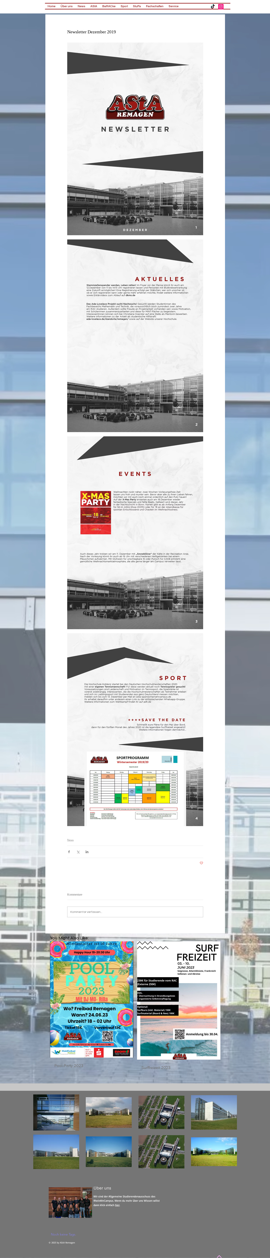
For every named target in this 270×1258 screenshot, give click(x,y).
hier (117, 1205)
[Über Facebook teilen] (69, 852)
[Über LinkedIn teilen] (87, 852)
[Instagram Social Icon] (221, 6)
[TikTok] (212, 6)
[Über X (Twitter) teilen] (78, 852)
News (70, 840)
